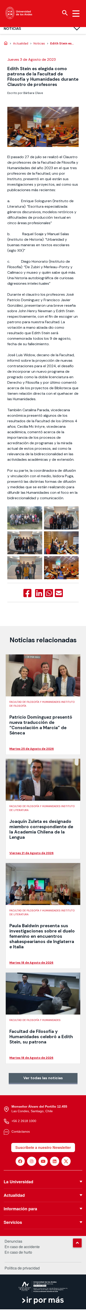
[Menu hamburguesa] (75, 13)
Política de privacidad (22, 1268)
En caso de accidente (22, 1247)
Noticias (12, 28)
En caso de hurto (18, 1252)
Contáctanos (20, 1131)
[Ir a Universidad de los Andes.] (6, 43)
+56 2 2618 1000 (23, 1121)
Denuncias (13, 1241)
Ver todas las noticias (43, 1078)
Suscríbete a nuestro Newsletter (43, 1147)
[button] (77, 1243)
